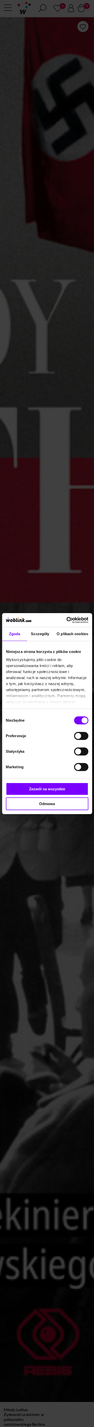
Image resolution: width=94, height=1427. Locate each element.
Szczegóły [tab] (40, 634)
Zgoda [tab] (14, 634)
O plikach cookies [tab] (72, 634)
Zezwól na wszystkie (47, 789)
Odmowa (47, 804)
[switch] (81, 736)
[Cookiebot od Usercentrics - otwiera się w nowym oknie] (67, 620)
